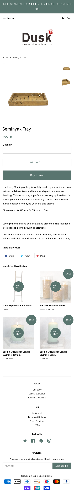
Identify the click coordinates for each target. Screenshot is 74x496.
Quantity (7, 144)
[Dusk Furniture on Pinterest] (41, 441)
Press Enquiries (37, 421)
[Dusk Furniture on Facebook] (33, 441)
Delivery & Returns (37, 417)
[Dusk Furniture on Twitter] (25, 441)
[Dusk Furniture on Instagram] (49, 441)
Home (5, 58)
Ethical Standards (37, 394)
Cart (68, 18)
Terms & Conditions (37, 398)
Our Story (37, 390)
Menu (10, 18)
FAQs (37, 425)
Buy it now (37, 175)
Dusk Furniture (45, 476)
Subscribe (61, 465)
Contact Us (37, 413)
